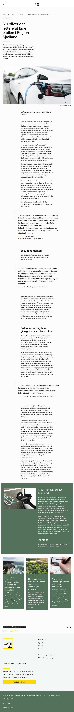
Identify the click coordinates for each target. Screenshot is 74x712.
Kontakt (40, 649)
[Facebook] (3, 703)
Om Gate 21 (42, 640)
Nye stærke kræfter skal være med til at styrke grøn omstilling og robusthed (36, 584)
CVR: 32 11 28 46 (41, 695)
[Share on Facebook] (64, 627)
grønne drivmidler (9, 627)
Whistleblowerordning (45, 658)
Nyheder (13, 14)
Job (39, 652)
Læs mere (7, 606)
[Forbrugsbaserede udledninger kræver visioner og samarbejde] (60, 565)
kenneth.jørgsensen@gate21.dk (48, 546)
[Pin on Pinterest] (70, 627)
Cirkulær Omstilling (11, 577)
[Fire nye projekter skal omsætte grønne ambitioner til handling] (13, 565)
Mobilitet (15, 631)
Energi (21, 14)
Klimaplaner (61, 576)
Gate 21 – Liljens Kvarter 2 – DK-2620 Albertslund (19, 695)
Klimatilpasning (8, 579)
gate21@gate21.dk (9, 699)
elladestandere (21, 627)
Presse (40, 646)
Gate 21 (4, 14)
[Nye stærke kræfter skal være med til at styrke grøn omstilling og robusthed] (36, 565)
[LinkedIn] (9, 703)
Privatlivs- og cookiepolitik (46, 655)
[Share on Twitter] (67, 627)
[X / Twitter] (6, 703)
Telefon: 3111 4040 (55, 695)
